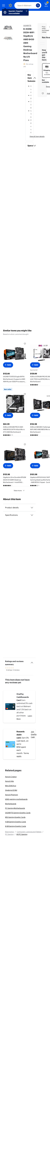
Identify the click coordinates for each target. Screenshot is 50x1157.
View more (18, 490)
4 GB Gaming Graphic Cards (15, 822)
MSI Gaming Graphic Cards (15, 817)
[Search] (38, 5)
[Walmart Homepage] (10, 5)
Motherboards (10, 804)
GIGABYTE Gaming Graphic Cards (17, 813)
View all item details (37, 136)
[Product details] (31, 508)
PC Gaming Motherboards (15, 808)
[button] (29, 78)
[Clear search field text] (34, 5)
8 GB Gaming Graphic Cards (15, 826)
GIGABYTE (27, 25)
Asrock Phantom (11, 795)
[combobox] (27, 5)
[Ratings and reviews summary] (31, 662)
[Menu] (4, 5)
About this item (12, 499)
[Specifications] (31, 515)
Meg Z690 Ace (10, 786)
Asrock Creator (11, 777)
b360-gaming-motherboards (16, 799)
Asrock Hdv (9, 781)
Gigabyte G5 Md (11, 790)
